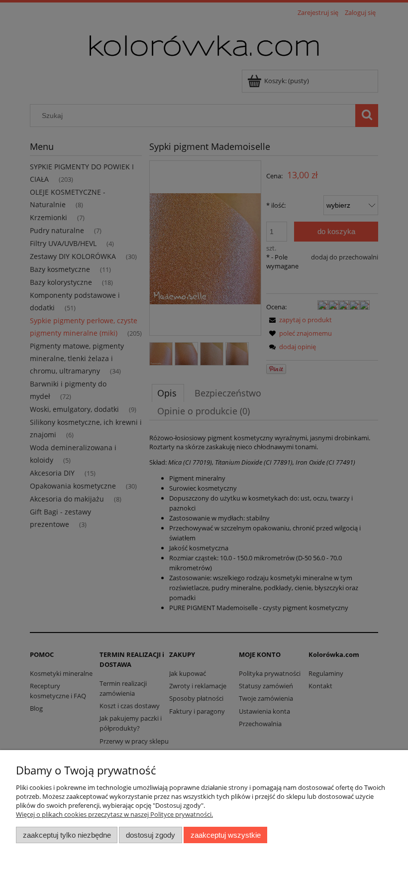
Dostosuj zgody (150, 835)
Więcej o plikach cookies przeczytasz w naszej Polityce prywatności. (114, 814)
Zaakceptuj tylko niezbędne (67, 835)
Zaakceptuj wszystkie (226, 835)
